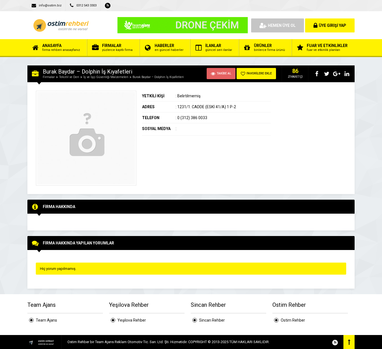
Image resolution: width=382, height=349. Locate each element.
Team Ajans (46, 320)
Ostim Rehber (293, 320)
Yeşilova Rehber (131, 320)
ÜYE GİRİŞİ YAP (332, 25)
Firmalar (49, 77)
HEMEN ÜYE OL (282, 25)
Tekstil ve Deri (69, 77)
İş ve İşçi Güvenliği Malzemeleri (105, 77)
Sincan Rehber (212, 320)
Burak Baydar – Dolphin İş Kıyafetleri (158, 77)
